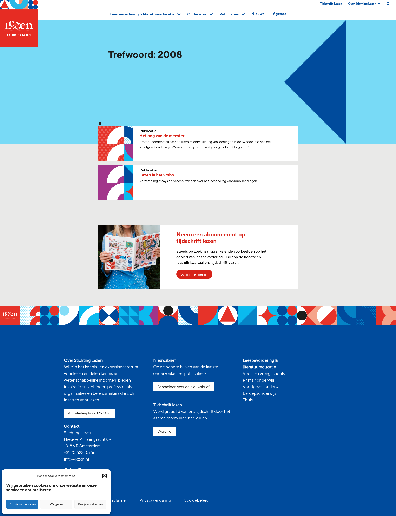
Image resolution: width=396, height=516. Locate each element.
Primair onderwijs (259, 380)
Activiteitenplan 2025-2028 (89, 413)
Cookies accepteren (22, 504)
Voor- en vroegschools (264, 373)
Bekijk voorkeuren (90, 504)
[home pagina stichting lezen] (100, 123)
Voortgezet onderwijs (262, 387)
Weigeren (56, 504)
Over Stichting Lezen (362, 4)
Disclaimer (117, 500)
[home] (19, 23)
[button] (104, 476)
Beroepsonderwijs (259, 393)
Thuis (248, 400)
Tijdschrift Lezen (331, 4)
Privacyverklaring (155, 500)
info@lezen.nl (76, 459)
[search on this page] (388, 3)
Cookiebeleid (196, 500)
